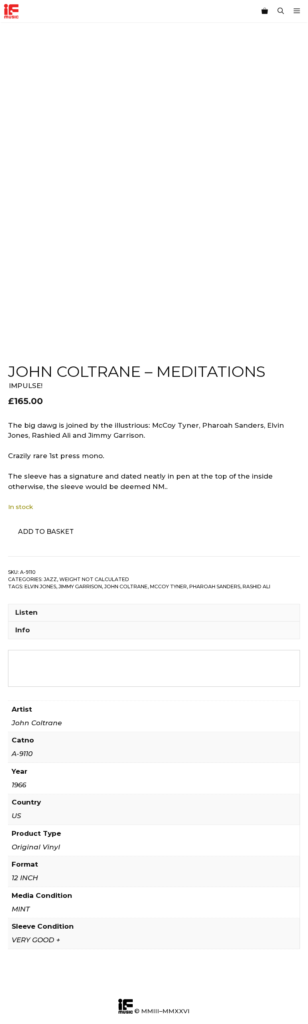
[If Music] (11, 11)
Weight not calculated (94, 579)
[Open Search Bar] (281, 11)
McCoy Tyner (168, 586)
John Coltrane (126, 586)
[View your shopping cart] (265, 11)
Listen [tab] (26, 612)
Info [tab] (22, 630)
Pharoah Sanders (214, 586)
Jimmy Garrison (80, 586)
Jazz (50, 579)
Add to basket (46, 531)
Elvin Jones (40, 586)
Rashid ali (256, 586)
